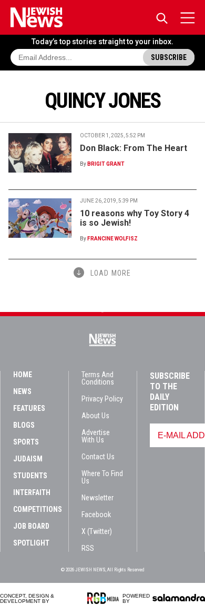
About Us (95, 415)
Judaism (28, 459)
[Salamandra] (178, 597)
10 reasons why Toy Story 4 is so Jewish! (134, 218)
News (22, 391)
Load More (110, 273)
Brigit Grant (106, 164)
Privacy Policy (102, 399)
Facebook (96, 514)
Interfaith (31, 492)
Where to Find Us (102, 477)
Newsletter (97, 497)
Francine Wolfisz (112, 238)
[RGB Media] (104, 598)
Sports (26, 442)
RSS (87, 548)
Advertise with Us (95, 436)
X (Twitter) (96, 531)
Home (22, 374)
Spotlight (31, 543)
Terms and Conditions (97, 378)
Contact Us (98, 456)
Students (30, 475)
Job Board (31, 526)
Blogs (24, 425)
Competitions (37, 509)
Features (29, 408)
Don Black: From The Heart (133, 148)
